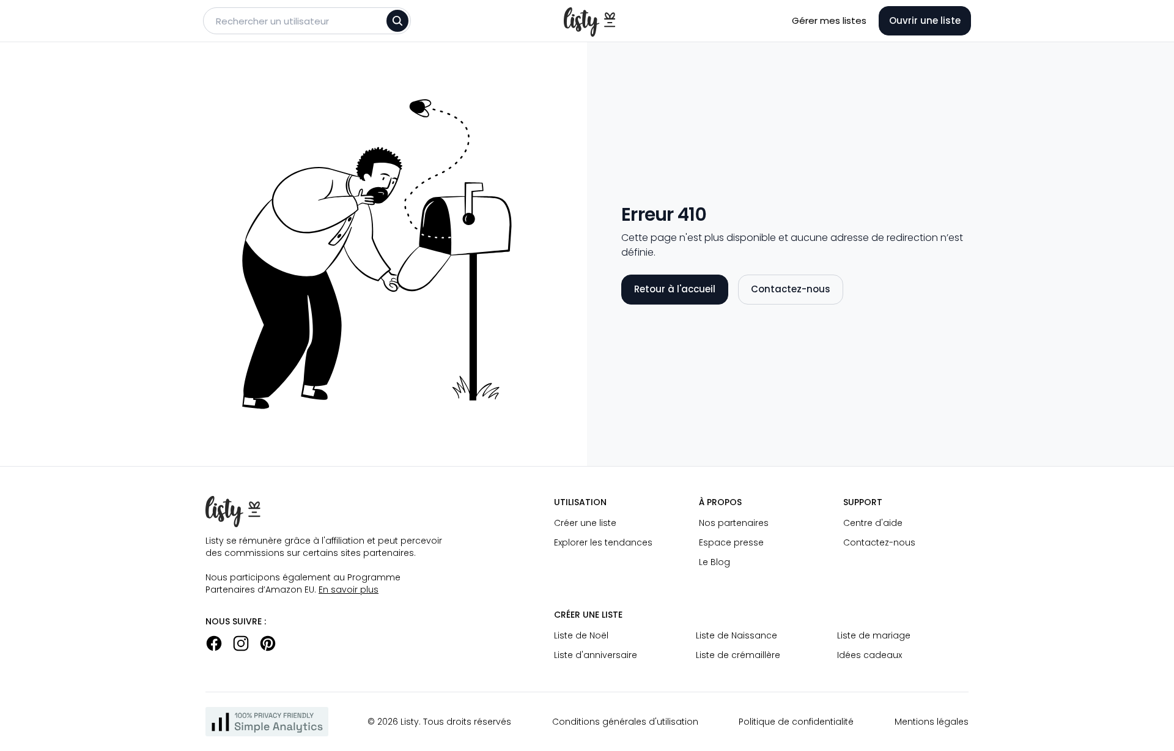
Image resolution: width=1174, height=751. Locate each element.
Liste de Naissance (736, 635)
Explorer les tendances (603, 542)
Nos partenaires (734, 523)
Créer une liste (585, 523)
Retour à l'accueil (674, 289)
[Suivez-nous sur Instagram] (240, 643)
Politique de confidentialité (796, 722)
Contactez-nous (790, 289)
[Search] (397, 21)
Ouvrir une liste (925, 20)
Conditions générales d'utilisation (625, 722)
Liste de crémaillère (738, 655)
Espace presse (731, 542)
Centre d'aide (873, 523)
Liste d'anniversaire (595, 655)
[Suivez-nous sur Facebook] (214, 643)
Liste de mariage (873, 635)
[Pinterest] (267, 643)
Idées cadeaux (869, 655)
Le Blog (714, 562)
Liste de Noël (581, 635)
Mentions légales (932, 722)
